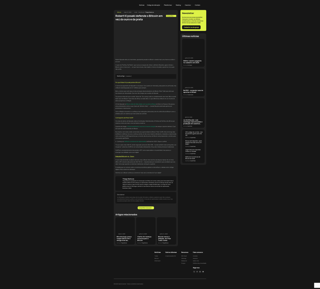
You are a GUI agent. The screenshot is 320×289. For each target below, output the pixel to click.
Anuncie (195, 258)
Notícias (141, 5)
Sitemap (183, 258)
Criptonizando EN (170, 256)
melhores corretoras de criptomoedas (135, 141)
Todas (156, 256)
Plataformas (168, 5)
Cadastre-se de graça (191, 27)
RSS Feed (184, 256)
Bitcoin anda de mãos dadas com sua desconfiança (141, 104)
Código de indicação (153, 5)
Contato (197, 5)
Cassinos (188, 5)
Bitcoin (119, 12)
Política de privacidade (199, 263)
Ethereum (157, 261)
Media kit (184, 261)
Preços (183, 263)
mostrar (128, 76)
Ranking (178, 5)
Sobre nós (196, 261)
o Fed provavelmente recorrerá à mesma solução (141, 126)
